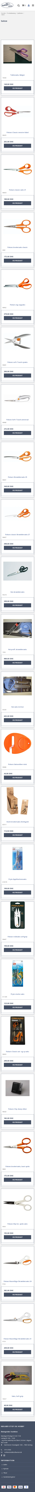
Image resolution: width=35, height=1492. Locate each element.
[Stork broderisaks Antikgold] (17, 803)
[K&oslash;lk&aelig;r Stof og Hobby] (9, 5)
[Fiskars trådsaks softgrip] (17, 918)
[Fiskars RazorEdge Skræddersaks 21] (17, 1320)
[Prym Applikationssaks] (17, 860)
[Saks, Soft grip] (17, 1377)
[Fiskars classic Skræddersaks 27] (17, 515)
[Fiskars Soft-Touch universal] (17, 401)
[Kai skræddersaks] (17, 573)
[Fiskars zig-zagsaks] (17, 286)
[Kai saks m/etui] (17, 688)
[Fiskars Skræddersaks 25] (17, 458)
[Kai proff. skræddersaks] (17, 630)
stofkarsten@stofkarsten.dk (13, 1452)
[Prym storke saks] (17, 975)
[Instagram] (4, 1455)
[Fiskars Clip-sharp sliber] (17, 1090)
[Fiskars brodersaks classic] (17, 228)
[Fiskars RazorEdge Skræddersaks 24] (17, 1262)
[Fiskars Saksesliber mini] (17, 745)
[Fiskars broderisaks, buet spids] (17, 1147)
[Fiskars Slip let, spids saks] (17, 1205)
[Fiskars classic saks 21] (17, 171)
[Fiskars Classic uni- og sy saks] (17, 1032)
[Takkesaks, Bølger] (17, 56)
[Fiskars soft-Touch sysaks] (17, 343)
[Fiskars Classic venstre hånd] (17, 113)
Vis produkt (17, 88)
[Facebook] (1, 1455)
